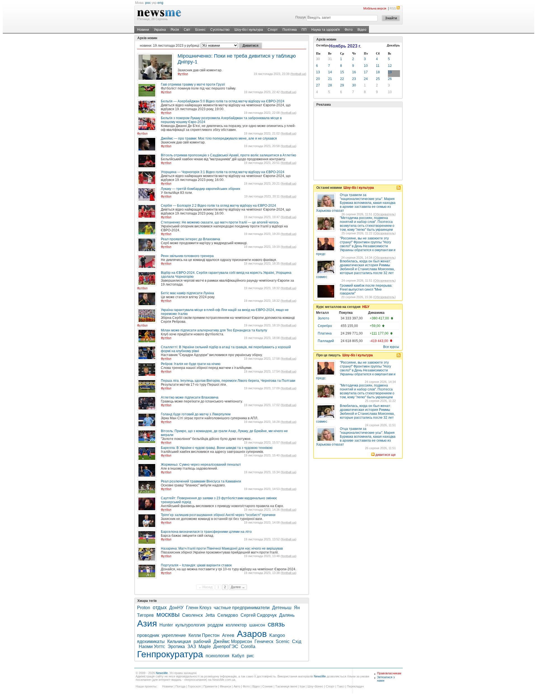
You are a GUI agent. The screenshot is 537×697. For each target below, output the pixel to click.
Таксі (340, 686)
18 (378, 72)
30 (318, 59)
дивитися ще (385, 455)
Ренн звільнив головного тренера (187, 256)
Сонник (267, 686)
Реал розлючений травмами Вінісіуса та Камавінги (201, 481)
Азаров (252, 634)
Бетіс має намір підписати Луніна (187, 293)
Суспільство (220, 30)
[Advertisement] (358, 143)
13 (318, 72)
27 (318, 85)
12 (390, 66)
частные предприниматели (242, 607)
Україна (160, 30)
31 (330, 59)
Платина (325, 333)
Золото (323, 318)
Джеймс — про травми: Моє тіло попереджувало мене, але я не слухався (219, 138)
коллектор (236, 625)
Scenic (282, 641)
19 (390, 72)
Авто (237, 686)
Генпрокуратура (170, 654)
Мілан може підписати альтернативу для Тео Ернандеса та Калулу (214, 330)
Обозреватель (384, 214)
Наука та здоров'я (325, 30)
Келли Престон (204, 635)
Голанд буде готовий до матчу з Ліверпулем (195, 414)
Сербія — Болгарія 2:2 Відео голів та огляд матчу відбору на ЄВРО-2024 (218, 206)
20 (318, 79)
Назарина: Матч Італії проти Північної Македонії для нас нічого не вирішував (222, 548)
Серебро (325, 326)
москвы (168, 614)
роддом (215, 625)
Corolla (248, 646)
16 (354, 72)
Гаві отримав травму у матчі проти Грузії (193, 84)
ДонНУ (176, 607)
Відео (361, 30)
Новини (143, 30)
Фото (349, 30)
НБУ (365, 307)
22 (342, 79)
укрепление (174, 635)
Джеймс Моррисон (232, 641)
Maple (205, 646)
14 (330, 72)
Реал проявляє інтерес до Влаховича (190, 239)
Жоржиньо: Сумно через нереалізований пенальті (201, 465)
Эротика (176, 646)
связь (276, 624)
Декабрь (393, 45)
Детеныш (281, 607)
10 (366, 66)
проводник (148, 635)
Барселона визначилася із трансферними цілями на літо (206, 532)
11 (378, 66)
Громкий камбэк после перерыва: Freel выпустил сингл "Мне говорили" (366, 289)
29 (342, 85)
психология (217, 655)
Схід (296, 641)
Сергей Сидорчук (259, 615)
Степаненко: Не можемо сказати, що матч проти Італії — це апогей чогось (220, 222)
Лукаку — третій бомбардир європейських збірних (200, 189)
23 (354, 79)
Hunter (166, 625)
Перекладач (355, 686)
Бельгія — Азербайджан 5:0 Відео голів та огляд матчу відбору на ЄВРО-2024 (222, 101)
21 (330, 79)
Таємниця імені (286, 686)
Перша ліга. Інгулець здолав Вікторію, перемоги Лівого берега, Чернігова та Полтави (228, 381)
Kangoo (277, 635)
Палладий (326, 341)
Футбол (183, 74)
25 (378, 79)
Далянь (287, 615)
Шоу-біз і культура (248, 30)
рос (148, 3)
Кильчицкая (179, 641)
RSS (393, 8)
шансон (257, 625)
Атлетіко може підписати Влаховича (189, 397)
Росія (175, 30)
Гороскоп (194, 686)
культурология (190, 625)
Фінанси (225, 686)
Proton (143, 607)
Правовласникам (389, 673)
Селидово (227, 615)
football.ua (298, 74)
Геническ (264, 641)
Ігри (302, 686)
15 (342, 72)
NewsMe (162, 673)
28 (330, 85)
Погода (180, 686)
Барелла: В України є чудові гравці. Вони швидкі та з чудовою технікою (216, 448)
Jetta (210, 615)
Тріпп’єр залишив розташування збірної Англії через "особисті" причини (218, 515)
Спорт (273, 30)
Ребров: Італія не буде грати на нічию (190, 364)
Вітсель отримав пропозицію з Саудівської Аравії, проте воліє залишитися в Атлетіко (228, 155)
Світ (187, 30)
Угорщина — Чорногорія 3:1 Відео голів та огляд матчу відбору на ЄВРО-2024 (222, 172)
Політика (289, 30)
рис (250, 655)
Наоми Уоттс (152, 646)
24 (366, 79)
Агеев (228, 635)
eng (160, 3)
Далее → (238, 587)
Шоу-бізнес (315, 686)
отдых (160, 607)
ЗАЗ (191, 646)
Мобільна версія (374, 8)
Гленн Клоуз (198, 607)
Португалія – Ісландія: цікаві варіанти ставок (196, 565)
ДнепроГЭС (225, 646)
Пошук (300, 17)
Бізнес (200, 30)
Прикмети (210, 686)
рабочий (202, 641)
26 (390, 79)
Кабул (238, 655)
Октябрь (322, 45)
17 (366, 72)
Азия (147, 623)
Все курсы (391, 347)
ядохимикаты (151, 641)
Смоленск (192, 615)
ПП (304, 30)
